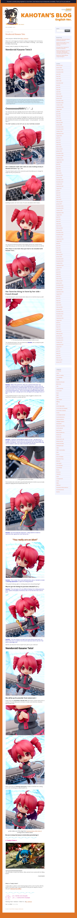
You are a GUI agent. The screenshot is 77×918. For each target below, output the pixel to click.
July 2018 (58, 164)
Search (57, 28)
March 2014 (58, 278)
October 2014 (59, 263)
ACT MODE (58, 371)
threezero (58, 472)
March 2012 (58, 331)
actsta (57, 373)
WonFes (58, 492)
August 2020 (59, 109)
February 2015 (59, 254)
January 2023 (59, 67)
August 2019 (59, 135)
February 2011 (59, 360)
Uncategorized (59, 478)
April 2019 (58, 144)
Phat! (57, 452)
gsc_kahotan (29, 901)
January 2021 (59, 98)
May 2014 (58, 274)
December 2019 (59, 127)
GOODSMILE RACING (60, 415)
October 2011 (59, 342)
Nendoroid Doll (59, 441)
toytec (57, 476)
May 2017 (58, 195)
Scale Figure (58, 463)
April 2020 (58, 118)
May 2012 (58, 327)
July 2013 (58, 296)
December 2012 (59, 311)
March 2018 (58, 173)
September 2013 (59, 291)
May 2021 (58, 89)
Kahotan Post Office (15, 888)
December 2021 (59, 83)
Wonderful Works (60, 489)
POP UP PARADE (59, 456)
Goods (57, 412)
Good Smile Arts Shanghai (61, 408)
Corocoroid (58, 390)
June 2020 (58, 113)
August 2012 (59, 320)
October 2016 (59, 210)
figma (57, 397)
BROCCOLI (58, 384)
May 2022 (58, 76)
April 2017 (58, 197)
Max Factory (59, 430)
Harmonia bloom (60, 419)
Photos (57, 454)
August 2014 (59, 267)
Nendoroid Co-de (60, 439)
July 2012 (58, 322)
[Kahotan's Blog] (38, 16)
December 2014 (59, 259)
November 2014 (59, 261)
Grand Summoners (60, 417)
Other (57, 448)
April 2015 (58, 250)
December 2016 (59, 206)
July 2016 (58, 217)
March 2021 (58, 94)
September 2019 (59, 133)
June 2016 (58, 219)
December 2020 (59, 100)
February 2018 (59, 175)
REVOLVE (58, 461)
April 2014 (58, 276)
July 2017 (58, 190)
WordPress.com (50, 914)
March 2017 (58, 199)
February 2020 (59, 122)
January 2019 (59, 151)
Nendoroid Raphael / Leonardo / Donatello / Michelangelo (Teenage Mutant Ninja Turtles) (63, 52)
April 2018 (58, 171)
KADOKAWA (59, 423)
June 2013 (58, 298)
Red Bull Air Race (60, 459)
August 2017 (59, 188)
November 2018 (59, 155)
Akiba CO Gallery (60, 375)
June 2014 (58, 272)
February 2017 (59, 201)
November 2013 (59, 287)
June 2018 (58, 166)
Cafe (57, 386)
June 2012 (58, 324)
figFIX (57, 395)
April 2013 (58, 302)
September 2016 (59, 212)
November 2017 (59, 182)
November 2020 (59, 102)
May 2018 (58, 168)
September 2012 (59, 318)
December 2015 (59, 232)
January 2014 (59, 283)
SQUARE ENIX (59, 467)
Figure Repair (59, 399)
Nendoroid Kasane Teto (15, 34)
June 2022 (58, 74)
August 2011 (59, 346)
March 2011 (58, 357)
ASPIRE (57, 379)
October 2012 (59, 316)
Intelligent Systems (60, 421)
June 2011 (58, 351)
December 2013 (59, 285)
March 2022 (58, 80)
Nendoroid (21, 908)
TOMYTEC (58, 474)
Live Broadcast (59, 428)
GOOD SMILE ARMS (60, 406)
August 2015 (59, 241)
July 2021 (58, 85)
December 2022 (59, 69)
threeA (57, 470)
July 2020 (58, 111)
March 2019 (58, 146)
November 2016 (59, 208)
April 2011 (58, 355)
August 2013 (59, 294)
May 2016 (58, 221)
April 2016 (58, 223)
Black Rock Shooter (60, 382)
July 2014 (58, 269)
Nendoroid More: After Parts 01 (34, 831)
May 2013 (58, 300)
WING (57, 483)
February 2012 (59, 333)
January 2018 (59, 177)
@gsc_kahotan (24, 38)
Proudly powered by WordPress (30, 914)
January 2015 (59, 256)
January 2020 (59, 124)
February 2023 (59, 65)
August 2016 (59, 215)
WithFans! (58, 485)
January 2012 (59, 335)
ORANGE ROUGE (59, 445)
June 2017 (58, 193)
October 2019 (59, 131)
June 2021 (58, 87)
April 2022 (58, 78)
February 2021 (59, 96)
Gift (57, 404)
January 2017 (59, 204)
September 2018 (59, 160)
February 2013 (59, 307)
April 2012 (58, 329)
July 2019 (58, 138)
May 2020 (58, 116)
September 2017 (59, 186)
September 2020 (59, 107)
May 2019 (58, 142)
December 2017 (59, 179)
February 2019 (59, 149)
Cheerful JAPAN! (59, 388)
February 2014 (59, 280)
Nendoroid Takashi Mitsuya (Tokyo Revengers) (62, 56)
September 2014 (59, 265)
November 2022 (59, 72)
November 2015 (59, 234)
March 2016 (58, 226)
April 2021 (58, 91)
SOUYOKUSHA (59, 465)
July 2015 (58, 243)
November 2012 (59, 313)
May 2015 (58, 248)
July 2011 (58, 349)
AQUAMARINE (59, 377)
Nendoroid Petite (60, 443)
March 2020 (58, 120)
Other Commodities (60, 450)
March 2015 (58, 252)
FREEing (58, 401)
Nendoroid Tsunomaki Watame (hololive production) (63, 40)
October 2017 (59, 184)
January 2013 (59, 309)
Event (57, 393)
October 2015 (59, 237)
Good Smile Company (13, 908)
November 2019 (59, 129)
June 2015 (58, 245)
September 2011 (59, 344)
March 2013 (58, 305)
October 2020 (59, 105)
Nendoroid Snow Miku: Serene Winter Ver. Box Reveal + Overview (62, 44)
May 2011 (58, 353)
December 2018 (59, 153)
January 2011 (59, 362)
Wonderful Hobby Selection (62, 487)
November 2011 (59, 340)
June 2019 (58, 140)
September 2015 (59, 239)
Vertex (57, 481)
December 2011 (59, 338)
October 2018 (59, 157)
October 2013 (59, 289)
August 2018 (59, 162)
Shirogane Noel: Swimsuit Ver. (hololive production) (62, 48)
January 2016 (59, 230)
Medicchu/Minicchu (60, 432)
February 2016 (59, 228)
